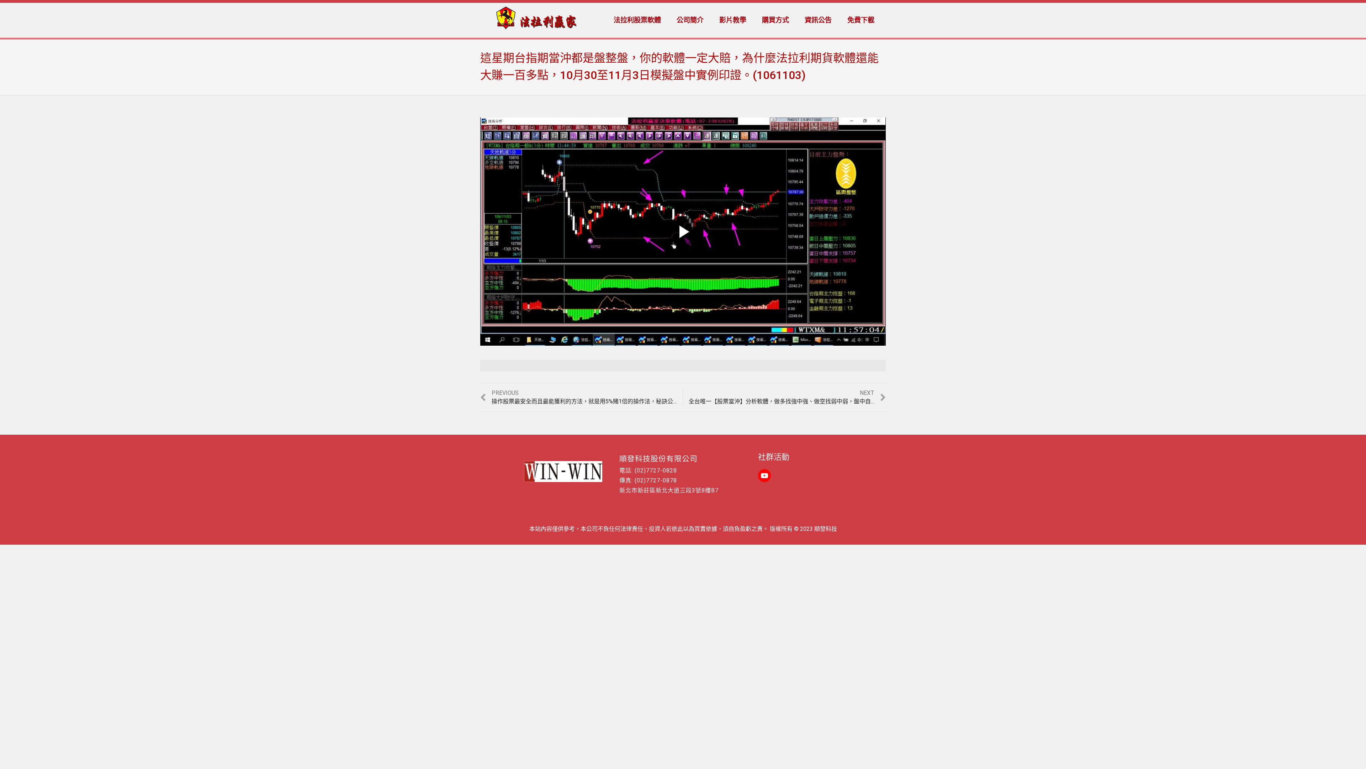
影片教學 (732, 20)
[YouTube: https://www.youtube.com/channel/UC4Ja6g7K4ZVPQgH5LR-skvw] (764, 475)
